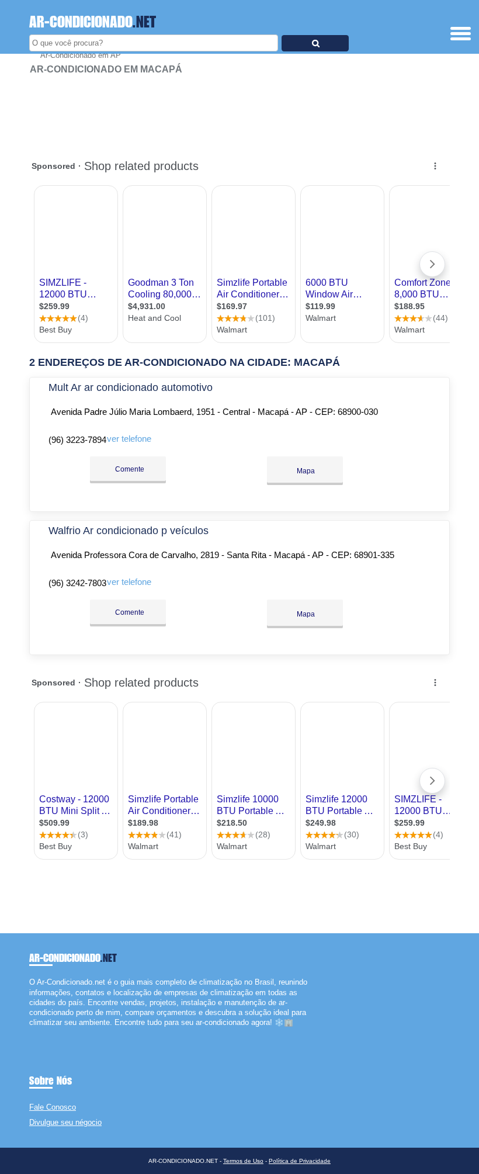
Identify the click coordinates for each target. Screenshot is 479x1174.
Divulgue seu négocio (65, 1122)
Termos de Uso (243, 1161)
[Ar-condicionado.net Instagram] (42, 1032)
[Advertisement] (239, 111)
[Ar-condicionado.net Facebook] (31, 1032)
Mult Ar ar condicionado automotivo (130, 387)
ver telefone (129, 439)
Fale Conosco (52, 1107)
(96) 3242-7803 (77, 583)
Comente (128, 469)
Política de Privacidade (300, 1161)
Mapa (305, 471)
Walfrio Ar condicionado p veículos (128, 530)
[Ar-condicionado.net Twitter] (37, 1032)
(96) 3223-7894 (77, 440)
